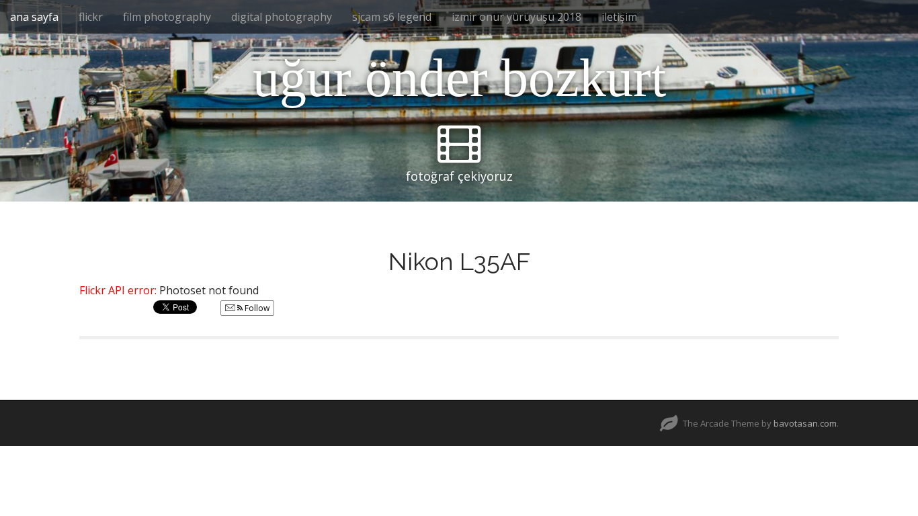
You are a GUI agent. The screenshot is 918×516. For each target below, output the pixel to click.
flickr (91, 16)
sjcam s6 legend (391, 16)
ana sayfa (34, 16)
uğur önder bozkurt (459, 78)
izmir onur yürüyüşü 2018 (516, 16)
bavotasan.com (805, 423)
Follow (256, 308)
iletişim (619, 16)
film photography (167, 16)
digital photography (281, 16)
